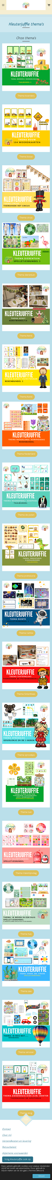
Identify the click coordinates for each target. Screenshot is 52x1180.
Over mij (6, 1135)
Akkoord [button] (41, 1176)
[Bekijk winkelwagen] (49, 5)
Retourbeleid (9, 1147)
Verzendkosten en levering (16, 1141)
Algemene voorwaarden (15, 1153)
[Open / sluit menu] (3, 5)
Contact (6, 1129)
